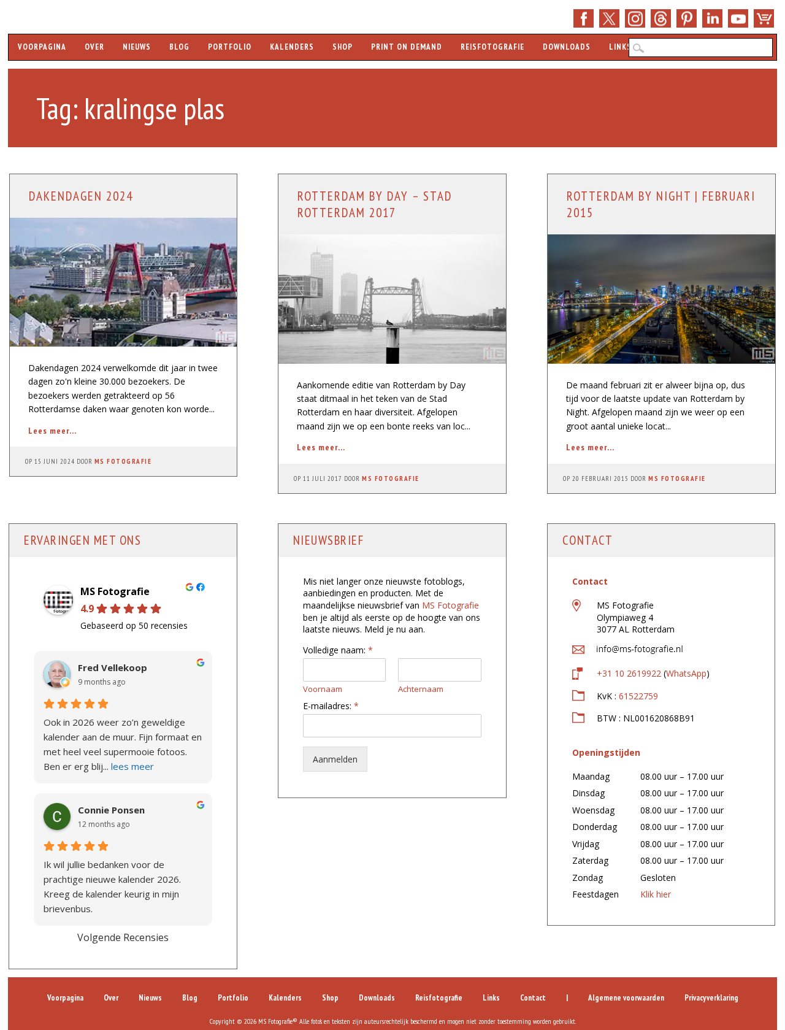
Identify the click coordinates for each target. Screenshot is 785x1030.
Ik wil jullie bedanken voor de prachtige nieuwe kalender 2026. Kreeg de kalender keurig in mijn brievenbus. (112, 886)
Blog (179, 47)
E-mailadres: (331, 706)
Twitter (609, 18)
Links (620, 47)
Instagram (635, 18)
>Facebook (583, 18)
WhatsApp (686, 673)
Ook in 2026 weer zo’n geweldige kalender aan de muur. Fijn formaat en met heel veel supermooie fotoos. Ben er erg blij (123, 744)
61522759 (638, 696)
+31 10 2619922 (629, 673)
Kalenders (292, 47)
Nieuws (137, 47)
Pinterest (686, 18)
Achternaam (420, 689)
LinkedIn (712, 18)
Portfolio (229, 47)
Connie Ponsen (111, 810)
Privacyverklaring (711, 998)
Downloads (567, 47)
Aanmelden (335, 759)
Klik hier (655, 894)
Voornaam (322, 689)
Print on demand (406, 47)
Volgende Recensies (123, 937)
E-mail (661, 18)
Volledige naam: (338, 650)
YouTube (738, 18)
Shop (764, 18)
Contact (533, 998)
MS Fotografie (123, 461)
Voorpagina (42, 47)
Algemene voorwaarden (626, 998)
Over (94, 47)
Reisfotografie (492, 47)
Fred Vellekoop (112, 668)
